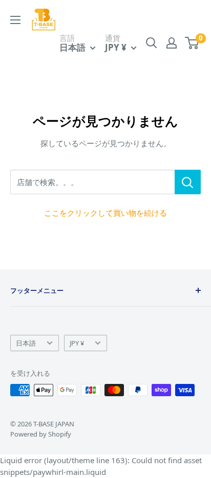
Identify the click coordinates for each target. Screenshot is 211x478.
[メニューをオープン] (15, 20)
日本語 (26, 343)
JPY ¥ (77, 343)
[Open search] (151, 43)
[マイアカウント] (171, 43)
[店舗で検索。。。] (188, 182)
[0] (192, 43)
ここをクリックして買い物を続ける (105, 213)
